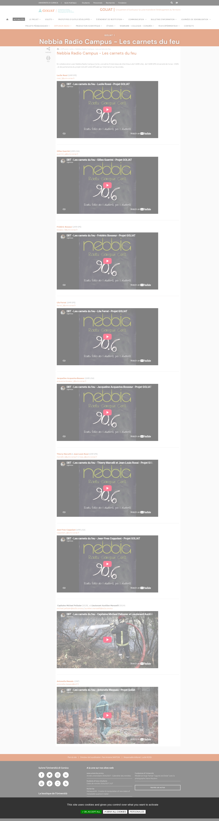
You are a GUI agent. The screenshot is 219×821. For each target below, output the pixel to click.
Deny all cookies (116, 812)
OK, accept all (92, 812)
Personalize (137, 812)
